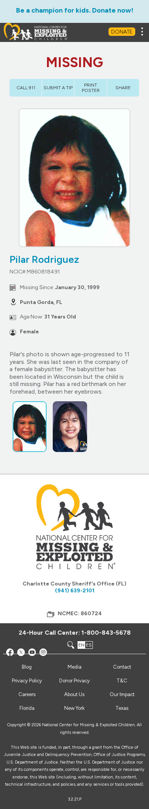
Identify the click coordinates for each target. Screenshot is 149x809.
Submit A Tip (58, 87)
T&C (122, 681)
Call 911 (25, 87)
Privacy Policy (27, 681)
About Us (74, 694)
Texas (121, 708)
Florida (26, 708)
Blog (27, 667)
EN (81, 645)
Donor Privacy (74, 681)
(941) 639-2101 (74, 590)
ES (89, 645)
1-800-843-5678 (106, 632)
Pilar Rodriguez (44, 259)
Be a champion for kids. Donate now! (74, 10)
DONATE (122, 32)
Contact (122, 667)
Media (74, 667)
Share (123, 87)
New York (74, 708)
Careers (27, 694)
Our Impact (122, 694)
